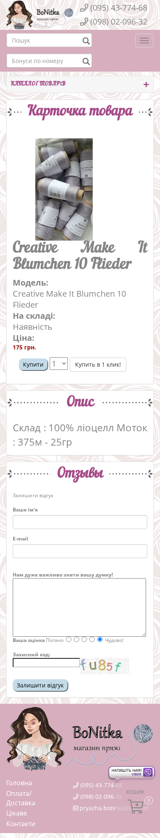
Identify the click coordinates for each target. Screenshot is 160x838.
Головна (19, 782)
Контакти (20, 823)
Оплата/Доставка (20, 798)
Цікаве (16, 813)
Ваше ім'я (25, 509)
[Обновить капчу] (104, 666)
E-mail (20, 538)
